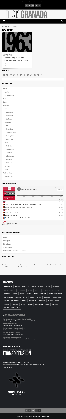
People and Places (10, 149)
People (4, 99)
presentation (6, 300)
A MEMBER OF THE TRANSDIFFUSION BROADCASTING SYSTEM (33, 2)
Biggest (5, 237)
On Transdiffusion (14, 315)
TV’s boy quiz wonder (7, 247)
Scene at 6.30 (9, 153)
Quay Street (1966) (9, 176)
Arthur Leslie (40, 286)
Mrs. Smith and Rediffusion (12, 337)
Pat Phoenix (39, 297)
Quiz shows (7, 166)
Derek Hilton (15, 293)
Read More (5, 66)
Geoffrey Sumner (43, 293)
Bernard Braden (56, 286)
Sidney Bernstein (42, 300)
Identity (5, 102)
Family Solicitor (9, 115)
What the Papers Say (39, 304)
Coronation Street (9, 112)
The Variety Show (9, 136)
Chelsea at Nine (9, 139)
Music (7, 126)
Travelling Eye (29, 304)
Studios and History (7, 173)
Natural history (9, 159)
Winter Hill (47, 304)
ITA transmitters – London (12, 333)
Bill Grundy (12, 290)
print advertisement (15, 300)
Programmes (6, 105)
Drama (6, 109)
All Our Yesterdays (10, 156)
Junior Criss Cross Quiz (8, 297)
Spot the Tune (50, 300)
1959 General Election (9, 95)
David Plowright (7, 293)
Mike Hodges (32, 297)
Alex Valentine (17, 286)
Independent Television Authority (55, 293)
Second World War (32, 300)
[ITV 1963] (17, 42)
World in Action (9, 163)
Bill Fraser (6, 290)
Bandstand (48, 286)
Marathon (25, 297)
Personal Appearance (57, 297)
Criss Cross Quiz (55, 290)
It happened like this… (10, 323)
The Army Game (9, 129)
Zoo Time (18, 307)
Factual (6, 142)
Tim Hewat (23, 304)
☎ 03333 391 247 (9, 364)
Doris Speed (22, 293)
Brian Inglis (30, 290)
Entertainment (8, 122)
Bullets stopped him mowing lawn (14, 328)
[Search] (62, 20)
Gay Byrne (36, 293)
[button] (4, 21)
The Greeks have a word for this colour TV (17, 319)
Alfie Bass (24, 286)
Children (6, 169)
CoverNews (36, 416)
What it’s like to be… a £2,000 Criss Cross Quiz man (14, 251)
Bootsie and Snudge (11, 132)
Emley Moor (29, 293)
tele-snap (57, 300)
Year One (7, 92)
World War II (6, 307)
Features (5, 88)
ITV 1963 (7, 55)
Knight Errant (9, 119)
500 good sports (6, 244)
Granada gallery (6, 241)
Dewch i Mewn (9, 146)
